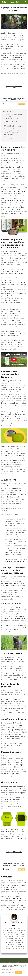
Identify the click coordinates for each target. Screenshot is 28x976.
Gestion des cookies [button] (8, 972)
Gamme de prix (9, 136)
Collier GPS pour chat (10, 2)
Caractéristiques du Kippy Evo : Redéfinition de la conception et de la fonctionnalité (12, 120)
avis (17, 214)
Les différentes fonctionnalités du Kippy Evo (13, 125)
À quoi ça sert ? (9, 129)
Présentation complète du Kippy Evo (13, 115)
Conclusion (8, 138)
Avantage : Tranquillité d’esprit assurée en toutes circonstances (12, 132)
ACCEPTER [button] (18, 972)
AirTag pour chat (18, 832)
